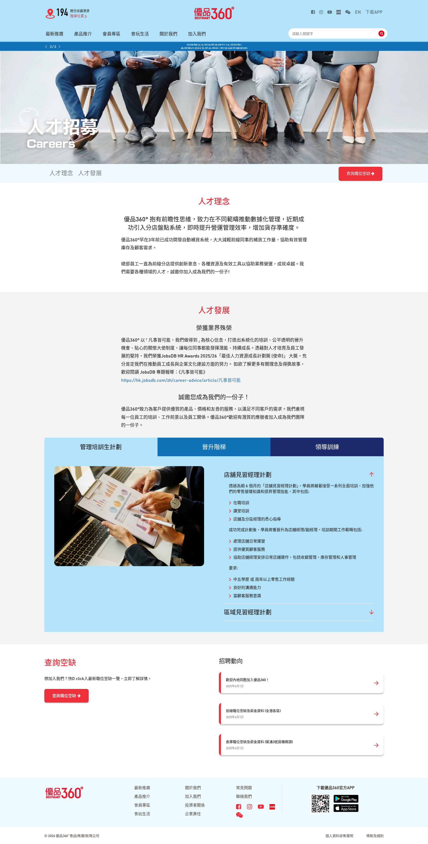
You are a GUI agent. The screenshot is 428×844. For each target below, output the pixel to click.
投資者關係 (195, 805)
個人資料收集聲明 (339, 835)
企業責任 (193, 813)
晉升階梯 (214, 447)
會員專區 (111, 33)
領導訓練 (327, 447)
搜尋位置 (77, 15)
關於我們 (168, 33)
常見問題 (244, 787)
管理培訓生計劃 (101, 447)
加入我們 (197, 33)
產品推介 (83, 33)
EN (358, 12)
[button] (46, 46)
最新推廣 (54, 33)
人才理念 (61, 173)
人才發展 (90, 173)
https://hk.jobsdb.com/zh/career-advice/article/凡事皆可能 (181, 380)
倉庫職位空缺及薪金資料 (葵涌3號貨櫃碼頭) (214, 46)
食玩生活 (140, 33)
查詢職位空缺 (358, 173)
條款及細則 (375, 835)
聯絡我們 (244, 796)
